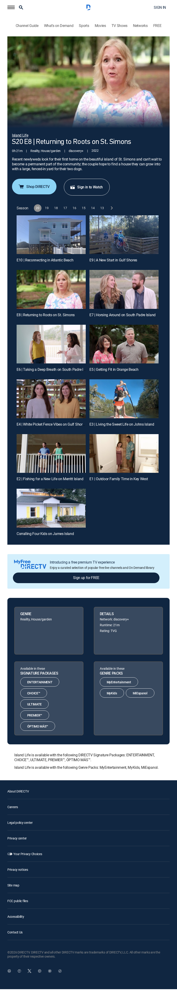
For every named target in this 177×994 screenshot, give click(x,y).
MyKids (112, 693)
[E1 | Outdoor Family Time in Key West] (124, 453)
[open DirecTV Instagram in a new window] (39, 971)
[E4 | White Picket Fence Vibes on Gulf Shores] (51, 398)
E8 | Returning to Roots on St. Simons (46, 314)
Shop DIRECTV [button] (38, 186)
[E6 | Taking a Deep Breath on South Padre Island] (51, 344)
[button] (11, 7)
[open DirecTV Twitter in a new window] (29, 971)
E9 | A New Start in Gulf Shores (113, 260)
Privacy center (17, 838)
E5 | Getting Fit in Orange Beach (114, 369)
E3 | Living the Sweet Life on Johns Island (121, 424)
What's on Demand (59, 25)
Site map (13, 885)
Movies (100, 25)
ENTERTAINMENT (40, 682)
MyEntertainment (119, 682)
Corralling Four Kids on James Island (45, 533)
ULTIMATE (34, 704)
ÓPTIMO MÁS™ (37, 726)
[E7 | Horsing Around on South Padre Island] (124, 289)
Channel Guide (27, 25)
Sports (84, 25)
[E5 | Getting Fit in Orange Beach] (124, 344)
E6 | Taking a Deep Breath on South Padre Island (54, 369)
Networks (140, 25)
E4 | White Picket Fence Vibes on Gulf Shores (51, 424)
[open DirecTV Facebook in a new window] (19, 971)
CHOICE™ (33, 693)
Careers (12, 807)
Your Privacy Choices (27, 854)
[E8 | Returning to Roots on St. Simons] (51, 289)
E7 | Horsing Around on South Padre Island (122, 314)
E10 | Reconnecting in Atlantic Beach (45, 260)
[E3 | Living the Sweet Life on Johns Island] (124, 398)
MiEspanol (140, 693)
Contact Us (15, 932)
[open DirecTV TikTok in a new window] (60, 971)
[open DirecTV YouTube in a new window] (50, 971)
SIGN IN (160, 7)
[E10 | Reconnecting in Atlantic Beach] (51, 234)
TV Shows (119, 25)
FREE (157, 25)
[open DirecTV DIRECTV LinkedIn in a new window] (9, 971)
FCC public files (17, 901)
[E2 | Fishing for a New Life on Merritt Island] (51, 453)
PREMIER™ (34, 715)
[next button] (111, 208)
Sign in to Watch (90, 187)
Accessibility (15, 916)
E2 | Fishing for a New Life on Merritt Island (50, 478)
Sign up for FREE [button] (86, 577)
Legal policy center (20, 822)
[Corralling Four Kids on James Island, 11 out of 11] (51, 508)
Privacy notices (17, 869)
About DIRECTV (18, 791)
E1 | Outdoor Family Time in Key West (118, 478)
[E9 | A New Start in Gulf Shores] (124, 234)
